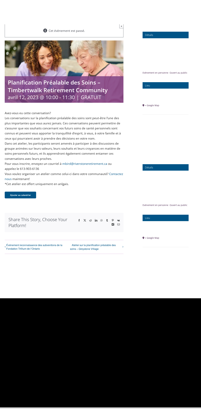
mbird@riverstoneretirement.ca (84, 164)
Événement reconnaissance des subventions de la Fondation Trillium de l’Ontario (34, 246)
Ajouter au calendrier (20, 195)
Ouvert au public (178, 72)
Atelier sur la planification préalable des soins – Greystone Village (93, 247)
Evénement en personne (155, 72)
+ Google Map (152, 105)
